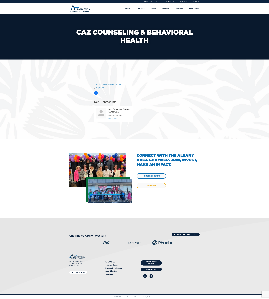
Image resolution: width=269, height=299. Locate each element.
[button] (196, 1)
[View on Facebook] (96, 94)
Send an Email (112, 118)
